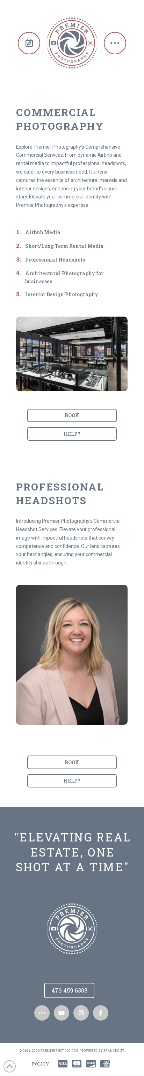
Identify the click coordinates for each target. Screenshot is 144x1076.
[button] (115, 43)
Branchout (113, 1051)
